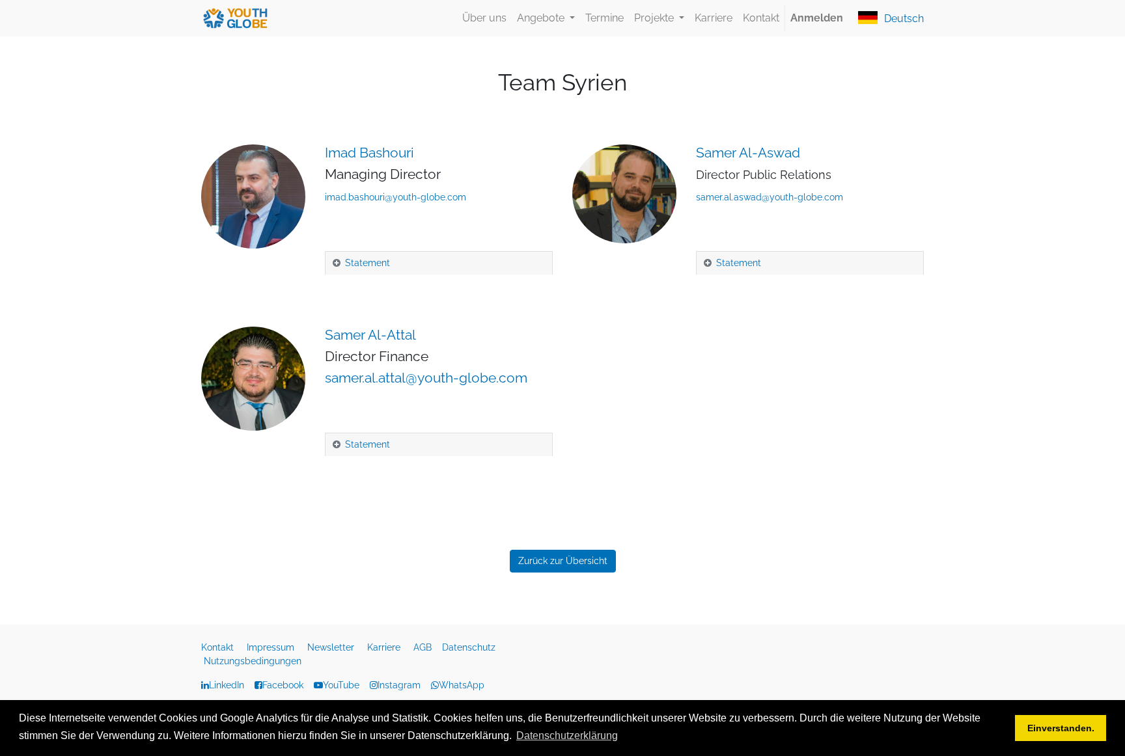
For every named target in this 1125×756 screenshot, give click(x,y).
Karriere (385, 647)
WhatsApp (461, 685)
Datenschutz (470, 647)
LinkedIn (226, 685)
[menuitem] (484, 18)
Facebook (282, 685)
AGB (423, 647)
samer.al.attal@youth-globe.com (426, 378)
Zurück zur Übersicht (562, 561)
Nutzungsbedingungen (252, 661)
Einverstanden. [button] (1060, 728)
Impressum (272, 647)
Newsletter (332, 647)
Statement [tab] (367, 263)
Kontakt (218, 647)
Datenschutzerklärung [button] (567, 735)
